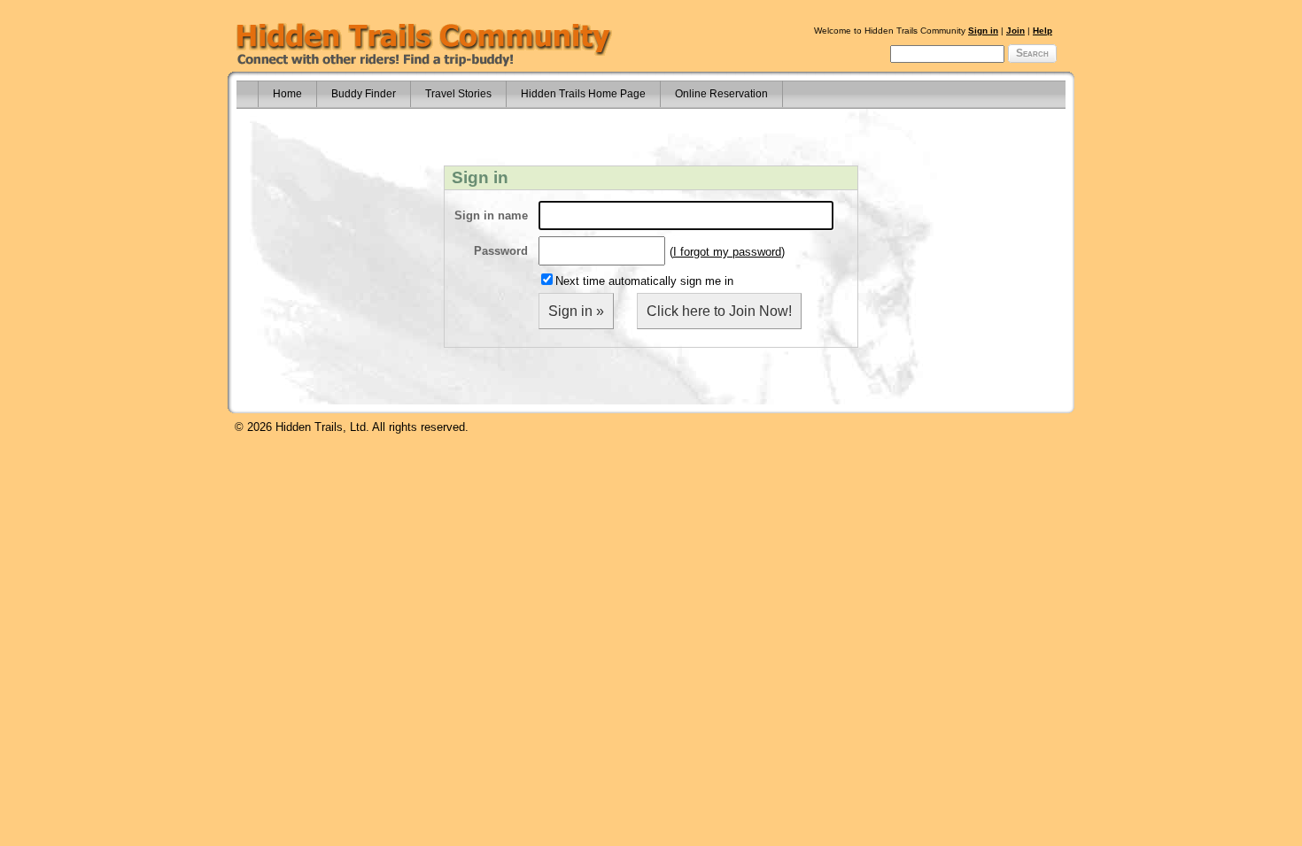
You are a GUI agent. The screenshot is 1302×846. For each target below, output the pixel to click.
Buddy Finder (363, 94)
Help (1042, 30)
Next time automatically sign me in (644, 281)
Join (1015, 30)
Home (287, 94)
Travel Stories (458, 94)
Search (1032, 53)
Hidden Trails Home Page (583, 94)
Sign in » (576, 311)
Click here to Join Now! (719, 311)
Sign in (983, 30)
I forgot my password (727, 251)
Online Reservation (721, 94)
